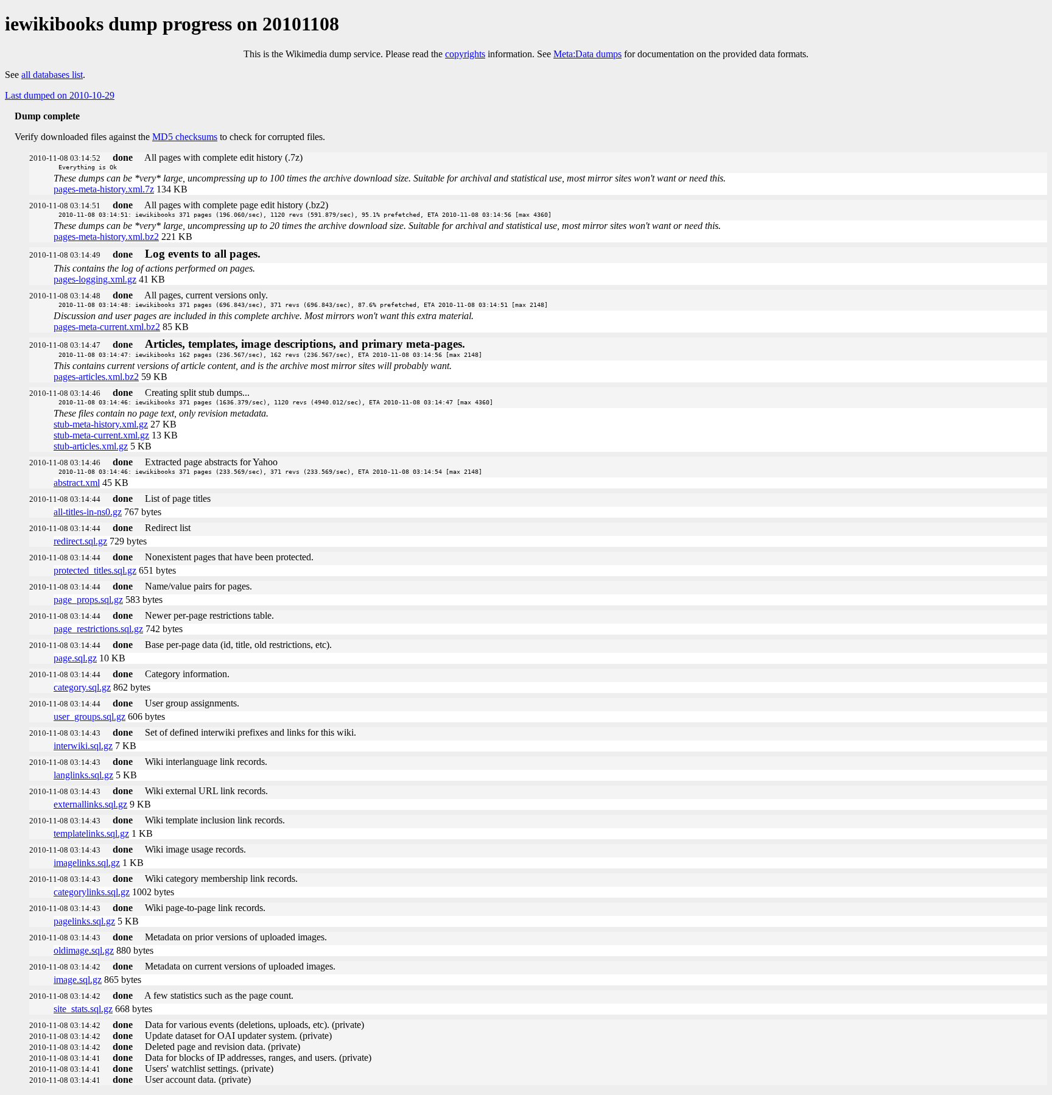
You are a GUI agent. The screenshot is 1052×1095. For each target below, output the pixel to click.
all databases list (52, 74)
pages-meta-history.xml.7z (104, 189)
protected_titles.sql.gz (95, 570)
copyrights (465, 54)
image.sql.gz (78, 979)
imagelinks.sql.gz (87, 862)
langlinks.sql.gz (83, 775)
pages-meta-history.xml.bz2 (106, 236)
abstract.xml (77, 482)
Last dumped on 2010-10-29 (59, 95)
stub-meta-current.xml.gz (101, 435)
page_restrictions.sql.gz (98, 629)
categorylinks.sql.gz (92, 892)
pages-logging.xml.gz (95, 279)
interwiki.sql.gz (83, 746)
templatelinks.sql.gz (91, 833)
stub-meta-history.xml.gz (101, 424)
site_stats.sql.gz (83, 1009)
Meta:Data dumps (587, 54)
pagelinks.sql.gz (84, 921)
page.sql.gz (75, 658)
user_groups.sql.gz (89, 716)
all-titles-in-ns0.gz (88, 512)
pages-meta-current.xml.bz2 (107, 327)
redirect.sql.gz (80, 541)
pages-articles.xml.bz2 (96, 376)
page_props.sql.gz (88, 599)
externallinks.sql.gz (90, 804)
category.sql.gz (82, 687)
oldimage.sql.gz (84, 950)
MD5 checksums (184, 137)
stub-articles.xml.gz (91, 446)
